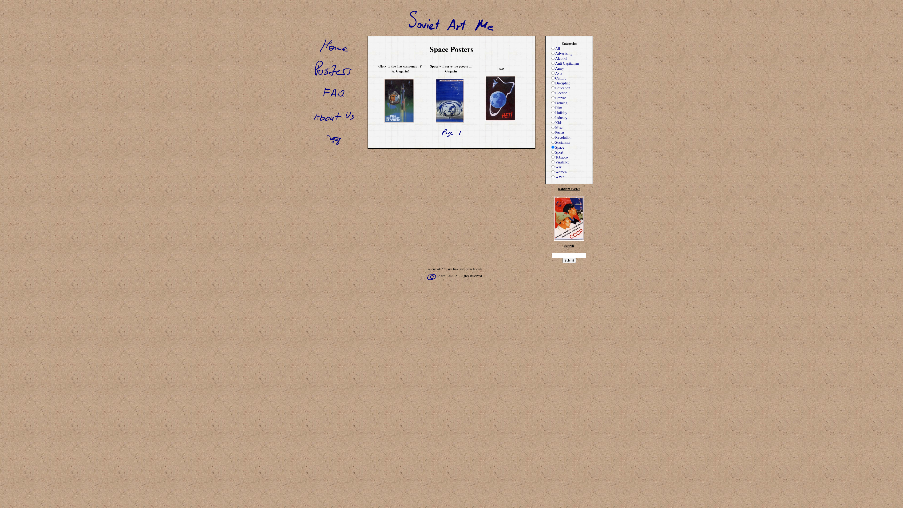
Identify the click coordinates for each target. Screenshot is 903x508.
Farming (561, 102)
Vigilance (562, 161)
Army (559, 68)
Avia (558, 73)
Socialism (562, 142)
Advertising (563, 53)
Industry (561, 117)
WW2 (559, 176)
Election (561, 92)
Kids (558, 122)
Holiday (561, 112)
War (558, 166)
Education (562, 87)
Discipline (562, 82)
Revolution (563, 137)
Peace (559, 132)
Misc (558, 127)
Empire (560, 97)
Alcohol (561, 58)
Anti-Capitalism (567, 63)
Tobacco (561, 157)
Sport (559, 152)
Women (561, 171)
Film (558, 107)
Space (559, 147)
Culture (560, 77)
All (557, 48)
